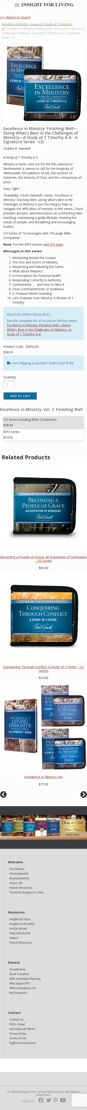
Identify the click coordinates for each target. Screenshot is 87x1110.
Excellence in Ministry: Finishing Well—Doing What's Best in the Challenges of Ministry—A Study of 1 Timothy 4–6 (39, 329)
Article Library (18, 928)
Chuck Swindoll (18, 874)
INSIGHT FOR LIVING (47, 4)
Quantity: (9, 377)
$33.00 (43, 678)
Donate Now (17, 969)
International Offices (22, 1029)
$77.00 (43, 784)
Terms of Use (17, 1038)
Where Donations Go (22, 988)
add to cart (20, 395)
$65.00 (43, 568)
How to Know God (20, 888)
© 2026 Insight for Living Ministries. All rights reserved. (43, 1093)
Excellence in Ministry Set (43, 777)
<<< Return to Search (15, 17)
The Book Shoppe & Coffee (26, 892)
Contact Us (16, 1019)
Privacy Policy (17, 1033)
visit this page (53, 244)
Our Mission (17, 869)
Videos (13, 938)
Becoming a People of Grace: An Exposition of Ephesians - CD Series (43, 559)
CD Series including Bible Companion (29, 419)
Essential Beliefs (19, 878)
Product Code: (14, 346)
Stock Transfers (19, 974)
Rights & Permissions (22, 1043)
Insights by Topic (20, 919)
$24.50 (8, 437)
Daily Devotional (19, 933)
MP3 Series (11, 432)
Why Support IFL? (20, 983)
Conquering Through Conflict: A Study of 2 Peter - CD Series (43, 669)
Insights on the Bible (22, 924)
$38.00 (8, 352)
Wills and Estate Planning (24, 979)
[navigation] (17, 5)
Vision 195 (15, 883)
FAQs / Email (17, 1024)
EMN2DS (32, 346)
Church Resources (20, 942)
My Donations (18, 993)
